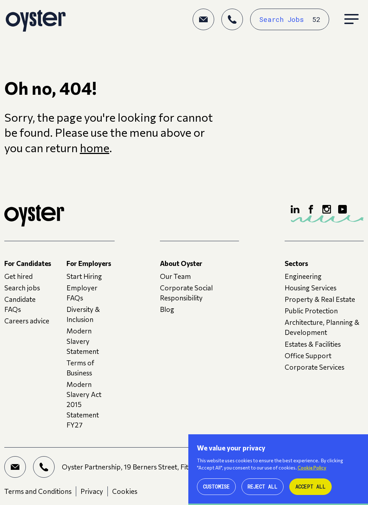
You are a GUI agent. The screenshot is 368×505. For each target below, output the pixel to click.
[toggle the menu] (351, 19)
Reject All (262, 486)
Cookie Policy (312, 468)
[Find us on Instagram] (326, 209)
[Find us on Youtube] (342, 209)
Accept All (310, 486)
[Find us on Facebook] (311, 209)
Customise (216, 486)
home (94, 148)
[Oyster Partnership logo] (36, 19)
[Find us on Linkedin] (295, 209)
